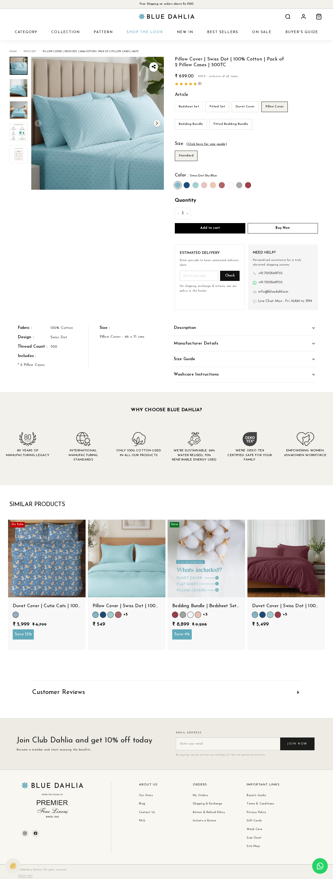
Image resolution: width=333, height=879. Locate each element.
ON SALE (261, 32)
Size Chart (254, 837)
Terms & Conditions (260, 803)
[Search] (288, 16)
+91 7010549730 (270, 273)
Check (230, 275)
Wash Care (254, 829)
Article (181, 95)
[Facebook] (35, 833)
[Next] (157, 123)
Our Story (146, 795)
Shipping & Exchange (207, 803)
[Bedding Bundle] (192, 131)
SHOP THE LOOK (145, 32)
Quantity (185, 200)
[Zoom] (97, 123)
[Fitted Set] (218, 113)
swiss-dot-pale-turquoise (195, 185)
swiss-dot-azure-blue (187, 185)
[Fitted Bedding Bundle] (232, 131)
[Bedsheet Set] (190, 113)
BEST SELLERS (222, 32)
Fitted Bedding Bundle (231, 124)
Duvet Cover (245, 106)
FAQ (142, 820)
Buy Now (283, 228)
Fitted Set (217, 106)
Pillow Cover (275, 106)
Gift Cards (254, 820)
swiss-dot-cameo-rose (204, 185)
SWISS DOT (29, 51)
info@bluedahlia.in (273, 291)
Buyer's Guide (256, 795)
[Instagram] (25, 833)
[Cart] (319, 16)
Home (13, 51)
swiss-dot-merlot (248, 185)
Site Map (253, 846)
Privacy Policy (256, 812)
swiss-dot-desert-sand (222, 185)
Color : (196, 175)
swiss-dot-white (231, 185)
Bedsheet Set (189, 106)
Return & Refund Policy (209, 812)
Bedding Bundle (191, 124)
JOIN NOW (297, 743)
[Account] (303, 16)
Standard (186, 155)
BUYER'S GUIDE (301, 32)
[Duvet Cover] (246, 113)
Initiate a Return (204, 820)
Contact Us (147, 812)
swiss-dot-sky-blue (178, 185)
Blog (142, 803)
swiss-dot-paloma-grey (239, 185)
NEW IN (185, 32)
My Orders (200, 795)
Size (201, 144)
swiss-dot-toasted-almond (213, 185)
